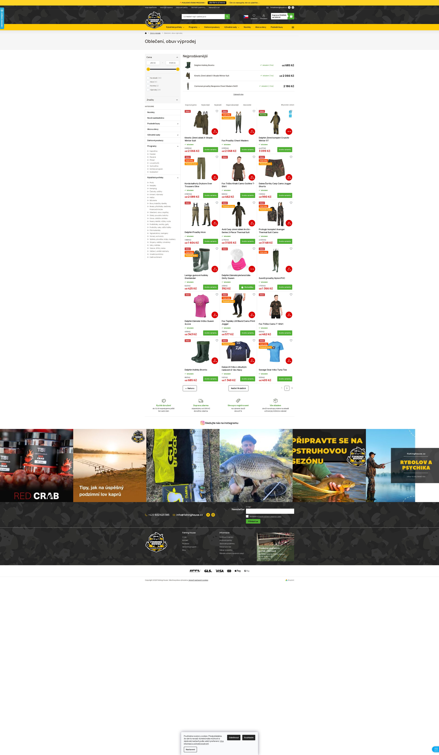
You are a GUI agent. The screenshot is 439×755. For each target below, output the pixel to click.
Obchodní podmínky (198, 7)
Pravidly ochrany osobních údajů (269, 516)
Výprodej (155, 90)
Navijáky (153, 185)
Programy (151, 146)
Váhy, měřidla (155, 245)
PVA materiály (155, 230)
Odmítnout (234, 737)
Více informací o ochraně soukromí (204, 742)
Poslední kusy (153, 123)
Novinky (151, 112)
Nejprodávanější (232, 105)
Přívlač (152, 160)
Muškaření (154, 172)
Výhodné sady (153, 135)
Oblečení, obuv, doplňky (159, 212)
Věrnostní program (189, 547)
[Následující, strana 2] (287, 388)
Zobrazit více (238, 94)
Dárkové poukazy (155, 140)
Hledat (227, 16)
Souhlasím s (265, 516)
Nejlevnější (205, 105)
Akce (153, 82)
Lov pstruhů (154, 163)
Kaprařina (153, 151)
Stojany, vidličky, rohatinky (160, 242)
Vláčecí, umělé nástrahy (159, 251)
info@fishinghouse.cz (189, 515)
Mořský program (156, 169)
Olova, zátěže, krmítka (158, 218)
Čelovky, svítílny (156, 191)
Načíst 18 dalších (238, 388)
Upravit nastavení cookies (198, 580)
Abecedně (247, 105)
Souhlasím (249, 737)
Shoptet (291, 580)
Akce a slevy (152, 129)
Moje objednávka (151, 7)
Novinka (154, 86)
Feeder (153, 154)
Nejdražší (217, 105)
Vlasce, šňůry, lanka (157, 248)
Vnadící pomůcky (156, 254)
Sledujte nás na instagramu (221, 423)
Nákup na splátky (226, 550)
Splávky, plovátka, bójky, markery (162, 239)
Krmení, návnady (156, 194)
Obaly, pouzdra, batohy (159, 215)
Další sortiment (156, 257)
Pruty (152, 182)
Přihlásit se (253, 521)
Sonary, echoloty (157, 236)
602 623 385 (158, 515)
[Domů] (145, 33)
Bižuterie (153, 200)
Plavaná (153, 157)
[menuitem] (175, 27)
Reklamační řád (214, 7)
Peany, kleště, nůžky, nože (160, 221)
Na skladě (155, 78)
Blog (184, 550)
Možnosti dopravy (166, 7)
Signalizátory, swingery (159, 233)
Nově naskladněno (155, 118)
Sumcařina (154, 166)
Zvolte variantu (211, 149)
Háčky (152, 197)
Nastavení (190, 749)
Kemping (153, 188)
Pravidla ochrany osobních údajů (232, 553)
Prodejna (185, 543)
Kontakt (185, 540)
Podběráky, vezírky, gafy (159, 224)
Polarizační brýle (156, 209)
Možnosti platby (182, 7)
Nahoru (191, 388)
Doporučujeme (191, 105)
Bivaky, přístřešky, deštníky (160, 206)
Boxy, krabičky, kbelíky (158, 203)
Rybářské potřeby (155, 177)
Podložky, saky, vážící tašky (160, 227)
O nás (184, 537)
